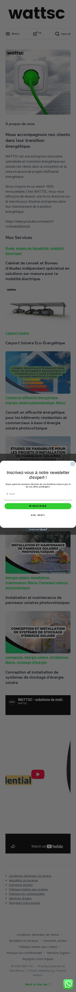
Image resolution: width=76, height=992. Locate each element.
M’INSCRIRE (38, 506)
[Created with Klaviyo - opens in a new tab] (38, 529)
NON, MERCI (38, 515)
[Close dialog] (72, 464)
